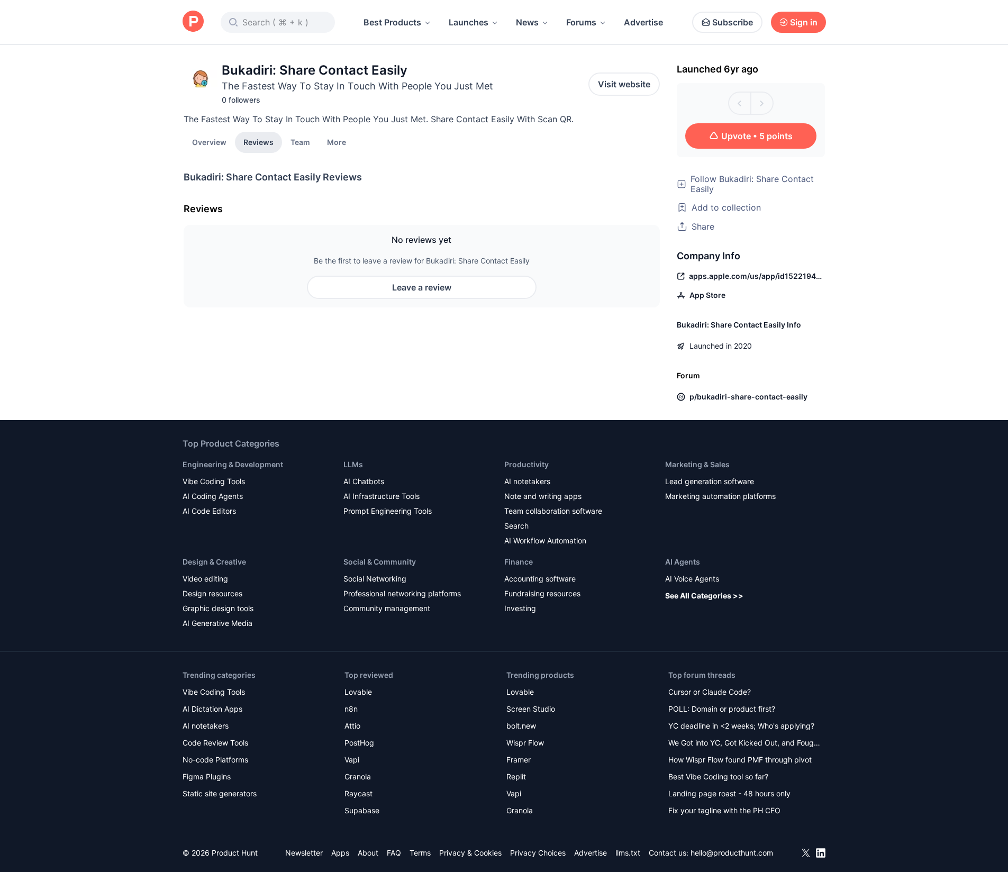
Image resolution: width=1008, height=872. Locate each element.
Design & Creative (214, 561)
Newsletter (304, 852)
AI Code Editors (209, 510)
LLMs (353, 464)
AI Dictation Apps (212, 708)
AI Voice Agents (692, 578)
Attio (352, 725)
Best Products (392, 22)
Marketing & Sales (697, 464)
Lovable (358, 691)
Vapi (351, 759)
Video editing (205, 578)
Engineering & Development (233, 464)
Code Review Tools (215, 742)
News (527, 22)
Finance (518, 561)
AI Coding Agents (213, 496)
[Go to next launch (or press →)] (762, 103)
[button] (337, 142)
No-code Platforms (215, 759)
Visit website (624, 84)
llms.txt (627, 852)
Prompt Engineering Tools (387, 510)
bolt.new (521, 725)
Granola (357, 776)
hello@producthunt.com (732, 852)
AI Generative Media (217, 623)
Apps (340, 852)
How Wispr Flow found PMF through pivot (740, 759)
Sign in (804, 22)
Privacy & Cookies (470, 852)
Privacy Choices (538, 852)
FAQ (394, 852)
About (368, 852)
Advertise (643, 22)
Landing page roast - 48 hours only (729, 793)
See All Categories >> (704, 595)
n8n (351, 708)
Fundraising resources (542, 593)
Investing (520, 608)
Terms (420, 852)
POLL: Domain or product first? (721, 708)
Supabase (361, 810)
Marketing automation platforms (720, 496)
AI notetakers (527, 481)
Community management (386, 608)
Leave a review (421, 287)
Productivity (526, 464)
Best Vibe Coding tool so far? (718, 776)
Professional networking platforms (402, 593)
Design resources (212, 593)
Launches (468, 22)
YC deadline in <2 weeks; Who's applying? (741, 725)
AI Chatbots (363, 481)
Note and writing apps (543, 496)
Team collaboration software (553, 510)
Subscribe (732, 22)
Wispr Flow (525, 742)
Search (516, 525)
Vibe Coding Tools (214, 481)
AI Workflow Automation (545, 540)
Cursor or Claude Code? (709, 691)
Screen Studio (530, 708)
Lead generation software (709, 481)
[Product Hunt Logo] (193, 22)
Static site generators (220, 793)
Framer (518, 759)
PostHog (359, 742)
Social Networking (374, 578)
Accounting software (540, 578)
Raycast (358, 793)
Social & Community (379, 561)
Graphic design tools (218, 608)
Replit (516, 776)
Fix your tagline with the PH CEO (724, 810)
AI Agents (682, 561)
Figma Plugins (207, 776)
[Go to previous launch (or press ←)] (739, 103)
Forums (581, 22)
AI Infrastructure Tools (381, 496)
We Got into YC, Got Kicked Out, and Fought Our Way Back (744, 743)
